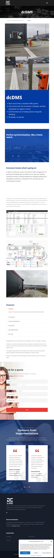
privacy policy (15, 405)
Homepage (8, 536)
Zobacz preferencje (46, 552)
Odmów (36, 552)
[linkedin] (6, 512)
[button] (51, 541)
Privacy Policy (33, 555)
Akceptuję (25, 552)
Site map (8, 540)
